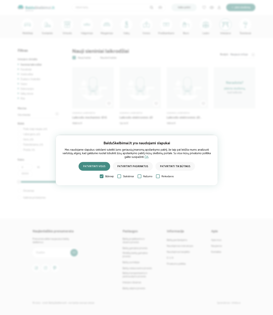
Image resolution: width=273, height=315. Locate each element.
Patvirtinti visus (94, 166)
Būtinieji (109, 176)
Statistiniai (128, 176)
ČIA (146, 157)
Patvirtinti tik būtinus (175, 166)
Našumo (147, 176)
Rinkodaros (168, 176)
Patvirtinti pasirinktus (132, 166)
